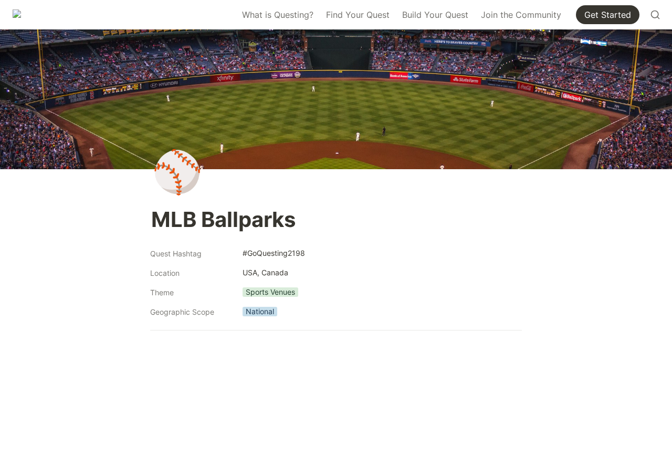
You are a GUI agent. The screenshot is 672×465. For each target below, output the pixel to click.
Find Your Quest (358, 14)
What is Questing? (277, 14)
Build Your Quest (435, 14)
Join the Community (521, 14)
